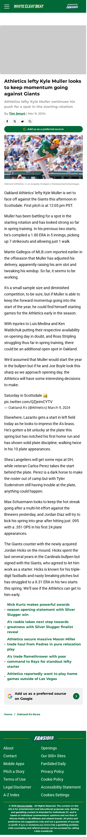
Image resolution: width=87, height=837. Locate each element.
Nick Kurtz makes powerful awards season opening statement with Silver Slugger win (41, 610)
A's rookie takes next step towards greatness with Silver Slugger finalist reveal (40, 627)
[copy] (30, 121)
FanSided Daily (53, 763)
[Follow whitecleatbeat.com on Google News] (76, 696)
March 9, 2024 (59, 407)
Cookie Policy (52, 779)
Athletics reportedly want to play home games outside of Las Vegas (42, 676)
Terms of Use (14, 779)
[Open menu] (6, 6)
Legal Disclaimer (17, 787)
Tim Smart (17, 113)
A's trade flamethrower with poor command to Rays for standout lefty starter (39, 661)
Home (8, 714)
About (8, 748)
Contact (10, 756)
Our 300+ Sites (53, 756)
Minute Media (24, 805)
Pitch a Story (13, 771)
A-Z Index (11, 795)
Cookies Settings (55, 795)
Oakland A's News (28, 714)
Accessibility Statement (61, 787)
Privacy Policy (52, 771)
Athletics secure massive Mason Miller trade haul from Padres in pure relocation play (44, 644)
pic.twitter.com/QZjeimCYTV (28, 402)
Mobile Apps (13, 763)
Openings (49, 748)
